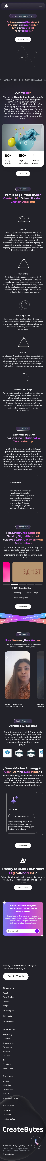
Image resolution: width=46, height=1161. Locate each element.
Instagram (10, 1011)
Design (6, 1081)
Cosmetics (7, 1047)
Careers (6, 1001)
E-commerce (8, 1043)
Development (8, 1089)
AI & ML (6, 1094)
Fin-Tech (6, 1056)
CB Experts (7, 1110)
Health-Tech (8, 1069)
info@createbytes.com (22, 1150)
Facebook (10, 1021)
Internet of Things (10, 1098)
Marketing (7, 1085)
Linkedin (8, 1016)
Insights (6, 1006)
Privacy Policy (8, 1154)
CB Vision (7, 1115)
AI (3, 1060)
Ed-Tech (6, 1052)
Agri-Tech (7, 1064)
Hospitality (7, 1034)
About (5, 993)
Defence (6, 1039)
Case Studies (8, 997)
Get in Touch (16, 976)
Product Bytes (9, 1119)
